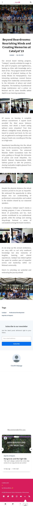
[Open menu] (2, 2)
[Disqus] (16, 400)
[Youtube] (21, 496)
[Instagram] (16, 496)
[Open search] (30, 2)
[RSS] (29, 496)
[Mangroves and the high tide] (12, 468)
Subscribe (16, 344)
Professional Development (16, 312)
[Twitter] (12, 504)
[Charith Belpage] (16, 358)
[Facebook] (5, 504)
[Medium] (25, 496)
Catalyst (12, 55)
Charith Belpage (16, 366)
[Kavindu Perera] (5, 438)
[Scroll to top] (20, 504)
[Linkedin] (12, 496)
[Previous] (2, 449)
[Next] (31, 449)
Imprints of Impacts (7, 315)
